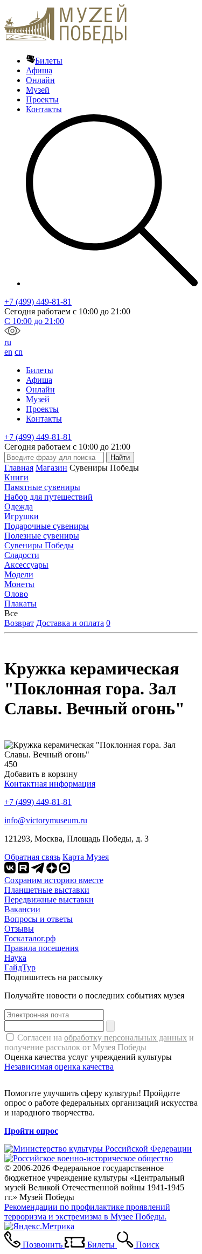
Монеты (19, 584)
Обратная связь (32, 857)
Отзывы (19, 928)
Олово (16, 593)
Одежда (18, 506)
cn (19, 351)
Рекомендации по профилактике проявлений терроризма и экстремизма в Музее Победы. (87, 1211)
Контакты (44, 109)
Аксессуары (26, 564)
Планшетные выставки (46, 889)
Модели (18, 574)
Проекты (42, 99)
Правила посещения (41, 948)
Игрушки (21, 516)
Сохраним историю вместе (53, 880)
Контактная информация (49, 783)
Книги (16, 477)
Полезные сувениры (41, 535)
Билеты (48, 60)
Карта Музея (85, 857)
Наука (15, 957)
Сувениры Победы (39, 545)
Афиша (39, 70)
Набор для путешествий (48, 496)
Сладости (21, 555)
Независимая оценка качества (59, 1066)
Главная (18, 467)
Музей (38, 89)
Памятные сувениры (42, 487)
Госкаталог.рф (29, 938)
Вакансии (22, 909)
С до (34, 321)
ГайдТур (20, 967)
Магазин (51, 467)
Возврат (19, 623)
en (8, 351)
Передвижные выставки (49, 899)
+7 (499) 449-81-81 (38, 301)
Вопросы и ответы (38, 919)
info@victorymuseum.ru (45, 820)
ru (7, 342)
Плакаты (20, 603)
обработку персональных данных (125, 1037)
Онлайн (40, 80)
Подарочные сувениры (46, 525)
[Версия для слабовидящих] (12, 332)
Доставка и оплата (70, 623)
